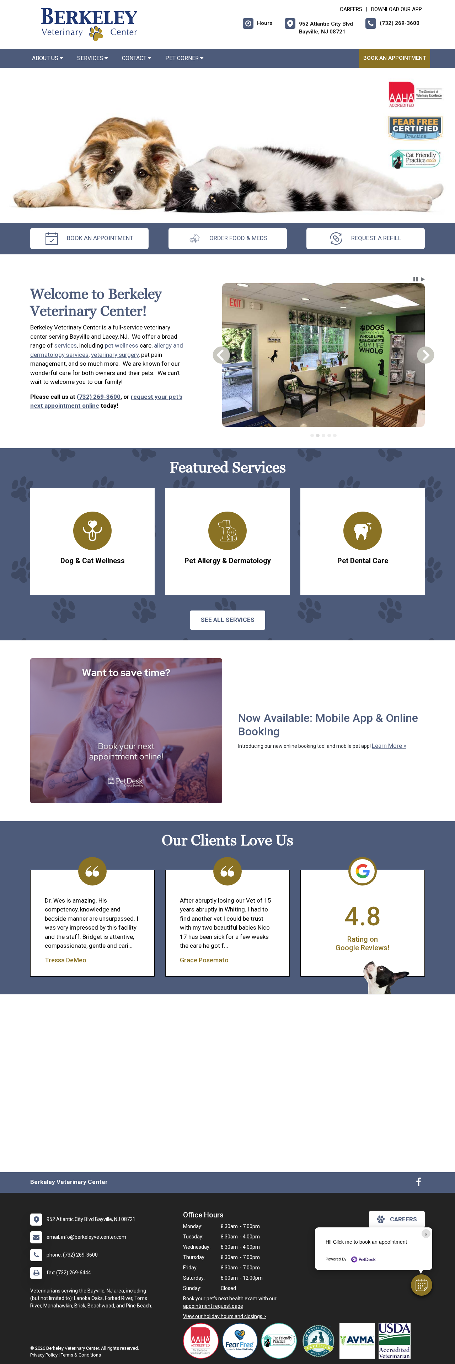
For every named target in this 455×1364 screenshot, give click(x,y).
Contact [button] (135, 58)
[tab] (312, 435)
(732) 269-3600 (99, 396)
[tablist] (324, 435)
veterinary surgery (115, 354)
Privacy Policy (44, 1355)
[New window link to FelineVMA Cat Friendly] (280, 1341)
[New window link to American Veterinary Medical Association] (359, 1341)
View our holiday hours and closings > (224, 1316)
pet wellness (121, 345)
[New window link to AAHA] (202, 1341)
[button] (421, 1285)
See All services (228, 619)
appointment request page (213, 1306)
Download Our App (396, 9)
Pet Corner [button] (182, 58)
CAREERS (351, 9)
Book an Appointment (394, 58)
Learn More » (389, 745)
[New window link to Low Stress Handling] (319, 1341)
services (65, 345)
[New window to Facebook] (418, 1183)
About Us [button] (46, 58)
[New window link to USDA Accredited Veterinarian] (396, 1341)
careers (403, 1219)
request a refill (376, 238)
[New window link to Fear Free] (241, 1341)
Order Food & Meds (238, 238)
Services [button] (91, 58)
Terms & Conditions (81, 1355)
